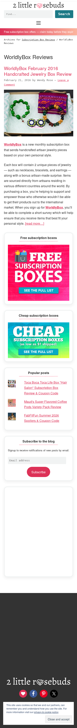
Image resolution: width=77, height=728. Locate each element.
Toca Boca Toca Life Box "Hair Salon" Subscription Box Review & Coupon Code (45, 387)
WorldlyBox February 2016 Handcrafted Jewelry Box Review (38, 71)
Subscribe (38, 472)
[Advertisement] (38, 532)
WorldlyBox (54, 207)
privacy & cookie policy (46, 712)
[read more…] (34, 223)
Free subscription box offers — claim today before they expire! (38, 32)
